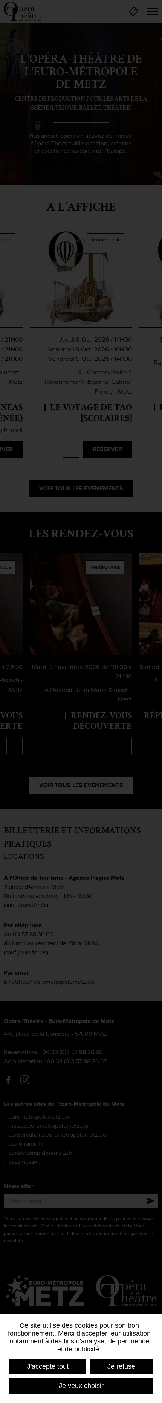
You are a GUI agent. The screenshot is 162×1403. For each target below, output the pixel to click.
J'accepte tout (48, 1366)
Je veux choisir (81, 1385)
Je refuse (121, 1366)
